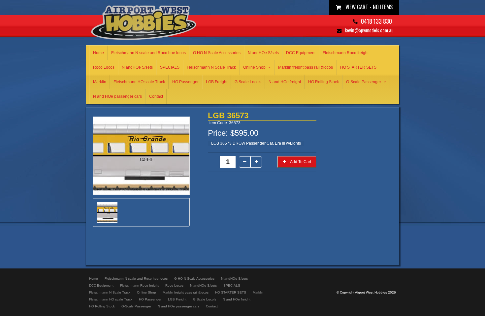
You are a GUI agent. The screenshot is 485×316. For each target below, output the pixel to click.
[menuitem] (93, 278)
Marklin (99, 82)
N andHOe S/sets (263, 53)
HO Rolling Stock (323, 82)
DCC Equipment (300, 53)
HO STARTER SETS (358, 67)
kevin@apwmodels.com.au (369, 30)
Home (98, 53)
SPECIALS (169, 67)
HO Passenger (185, 82)
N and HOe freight (285, 82)
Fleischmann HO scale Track (139, 82)
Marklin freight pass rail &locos (305, 67)
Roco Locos (103, 67)
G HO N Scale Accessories (217, 53)
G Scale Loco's (248, 82)
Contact (156, 96)
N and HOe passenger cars (117, 96)
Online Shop (254, 67)
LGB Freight (216, 82)
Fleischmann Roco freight (346, 53)
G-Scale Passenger (363, 82)
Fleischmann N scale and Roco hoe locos (148, 53)
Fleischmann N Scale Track (211, 67)
